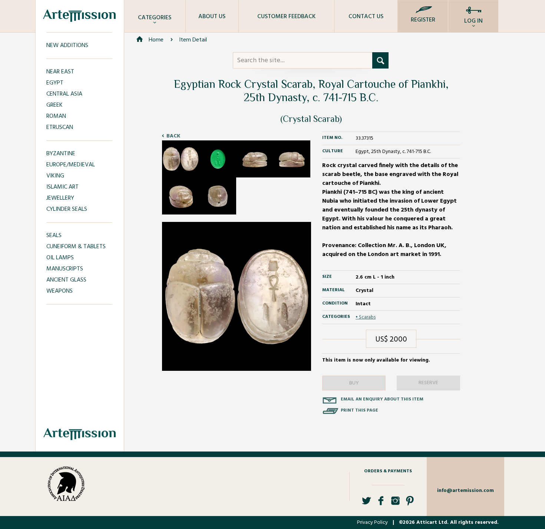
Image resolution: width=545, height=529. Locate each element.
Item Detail (193, 40)
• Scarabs (366, 317)
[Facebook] (380, 503)
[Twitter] (366, 503)
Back (173, 136)
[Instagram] (395, 503)
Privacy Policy (372, 522)
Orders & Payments (388, 471)
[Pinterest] (409, 503)
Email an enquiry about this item (382, 399)
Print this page (359, 410)
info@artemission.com (465, 490)
